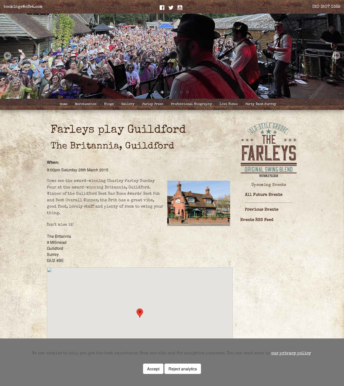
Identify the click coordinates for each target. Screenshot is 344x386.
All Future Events (263, 195)
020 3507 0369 (326, 7)
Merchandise (85, 104)
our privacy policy (291, 354)
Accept (153, 369)
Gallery (127, 104)
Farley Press (152, 104)
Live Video (229, 104)
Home (63, 104)
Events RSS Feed (256, 220)
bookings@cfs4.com (23, 7)
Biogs (109, 104)
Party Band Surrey (260, 104)
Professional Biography (191, 104)
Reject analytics (182, 369)
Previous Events (261, 210)
